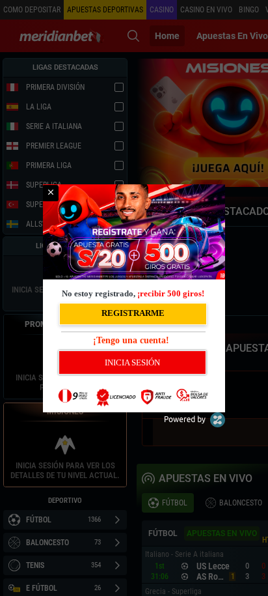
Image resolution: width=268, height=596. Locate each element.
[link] (50, 193)
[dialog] (134, 298)
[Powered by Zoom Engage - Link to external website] (194, 424)
